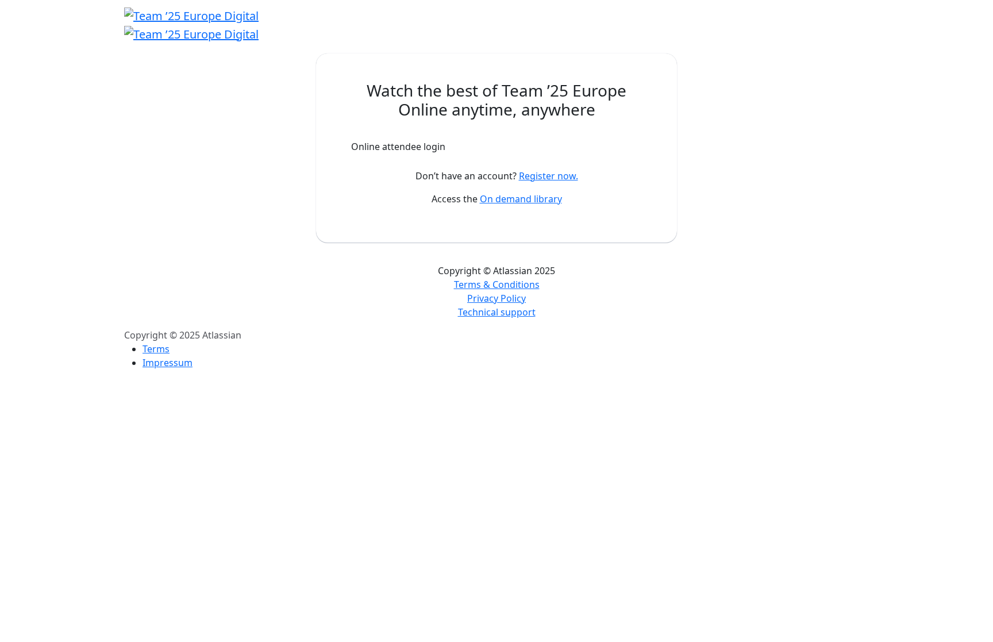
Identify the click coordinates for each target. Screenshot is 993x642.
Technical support (497, 312)
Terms (156, 349)
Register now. (548, 176)
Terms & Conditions (497, 284)
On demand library (521, 199)
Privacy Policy (496, 298)
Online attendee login (398, 146)
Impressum (168, 362)
